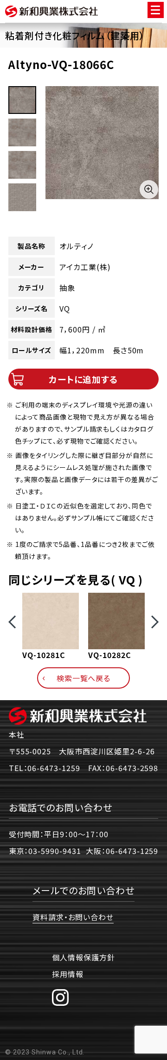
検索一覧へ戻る (84, 678)
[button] (12, 621)
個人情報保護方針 (83, 957)
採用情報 (68, 973)
